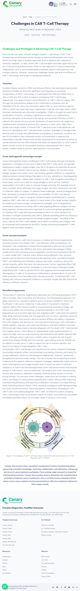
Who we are (45, 556)
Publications (6, 556)
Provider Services (8, 545)
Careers (44, 570)
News (4, 570)
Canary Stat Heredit (9, 542)
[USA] (57, 587)
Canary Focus (7, 532)
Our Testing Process (48, 528)
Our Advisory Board (48, 563)
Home (25, 17)
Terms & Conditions (47, 573)
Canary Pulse (6, 528)
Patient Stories (46, 535)
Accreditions (6, 573)
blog (30, 17)
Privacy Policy (46, 576)
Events (4, 563)
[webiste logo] (40, 500)
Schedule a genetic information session (54, 532)
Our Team (44, 560)
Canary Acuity (7, 525)
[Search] (71, 4)
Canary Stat (6, 535)
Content (5, 560)
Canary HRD (6, 538)
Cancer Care (35, 35)
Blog (4, 566)
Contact (44, 566)
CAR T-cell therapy (49, 35)
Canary (26, 35)
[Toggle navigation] (75, 4)
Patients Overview (47, 525)
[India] (53, 587)
